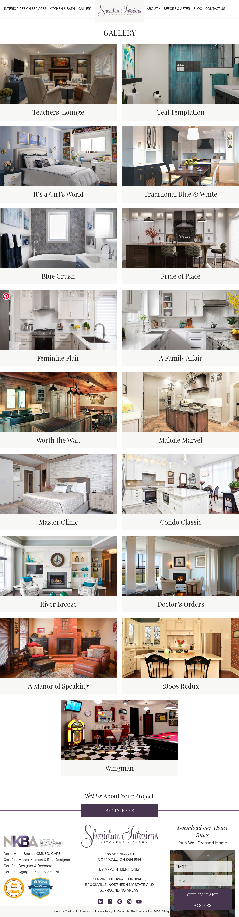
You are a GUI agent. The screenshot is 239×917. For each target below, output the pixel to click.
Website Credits (64, 911)
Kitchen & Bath (62, 8)
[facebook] (110, 902)
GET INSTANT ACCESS (203, 900)
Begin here (119, 810)
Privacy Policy (103, 911)
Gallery (85, 8)
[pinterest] (120, 902)
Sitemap (84, 911)
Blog (197, 8)
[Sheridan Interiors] (119, 11)
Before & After (177, 8)
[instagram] (129, 902)
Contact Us (215, 8)
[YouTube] (139, 902)
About (152, 8)
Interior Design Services (25, 8)
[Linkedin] (100, 902)
